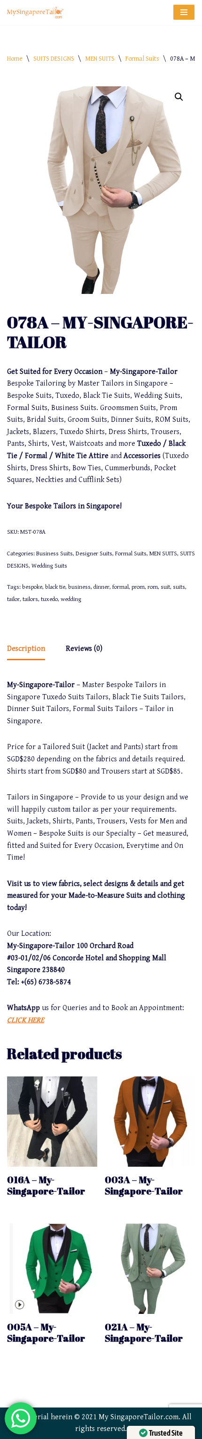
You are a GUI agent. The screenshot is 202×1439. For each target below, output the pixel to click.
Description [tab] (26, 648)
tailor (13, 599)
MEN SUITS (100, 59)
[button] (179, 96)
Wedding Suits (49, 565)
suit (165, 587)
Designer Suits (94, 553)
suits (179, 587)
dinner (101, 587)
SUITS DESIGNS (53, 59)
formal (120, 587)
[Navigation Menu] (184, 12)
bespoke (32, 587)
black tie (55, 587)
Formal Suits (142, 59)
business (79, 587)
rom (153, 587)
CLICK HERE (25, 1020)
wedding (71, 599)
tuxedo (49, 599)
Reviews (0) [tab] (84, 648)
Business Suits (54, 553)
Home (15, 59)
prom (138, 587)
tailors (30, 599)
